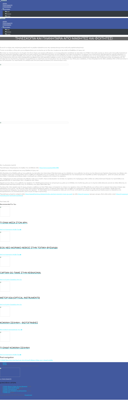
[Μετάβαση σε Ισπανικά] (66, 16)
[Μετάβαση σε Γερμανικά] (66, 14)
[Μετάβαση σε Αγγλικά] (66, 11)
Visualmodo (28, 395)
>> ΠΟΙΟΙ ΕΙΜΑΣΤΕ (5, 379)
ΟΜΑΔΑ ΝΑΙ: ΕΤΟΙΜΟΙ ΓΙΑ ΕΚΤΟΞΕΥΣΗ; (15, 391)
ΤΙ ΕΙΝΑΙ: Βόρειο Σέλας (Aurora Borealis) (15, 386)
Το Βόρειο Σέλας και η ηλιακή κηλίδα (41, 360)
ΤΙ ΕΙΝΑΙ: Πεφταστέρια (10, 389)
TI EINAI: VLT (6, 392)
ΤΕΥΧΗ (5, 364)
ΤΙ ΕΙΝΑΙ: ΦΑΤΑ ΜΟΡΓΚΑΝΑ (11, 388)
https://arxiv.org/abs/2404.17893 (49, 167)
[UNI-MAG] (4, 0)
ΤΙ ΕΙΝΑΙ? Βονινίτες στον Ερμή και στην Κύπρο (14, 360)
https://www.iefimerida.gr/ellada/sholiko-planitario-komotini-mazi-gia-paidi (48, 194)
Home (4, 363)
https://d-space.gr (83, 194)
